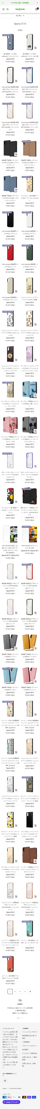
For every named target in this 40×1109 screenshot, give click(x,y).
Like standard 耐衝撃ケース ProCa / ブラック (10, 232)
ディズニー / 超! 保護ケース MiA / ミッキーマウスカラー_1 (10, 510)
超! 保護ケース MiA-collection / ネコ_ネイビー (10, 55)
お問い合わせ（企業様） (29, 1064)
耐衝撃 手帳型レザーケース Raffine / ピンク (29, 688)
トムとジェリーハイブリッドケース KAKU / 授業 (30, 298)
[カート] (36, 9)
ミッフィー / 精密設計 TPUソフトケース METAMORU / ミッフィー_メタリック (10, 942)
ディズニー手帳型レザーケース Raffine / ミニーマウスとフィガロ (10, 439)
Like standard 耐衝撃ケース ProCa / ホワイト (29, 232)
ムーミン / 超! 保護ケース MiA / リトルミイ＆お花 (10, 977)
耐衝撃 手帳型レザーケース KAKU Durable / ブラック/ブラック (10, 162)
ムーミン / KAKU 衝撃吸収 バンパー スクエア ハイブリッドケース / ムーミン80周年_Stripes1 (30, 724)
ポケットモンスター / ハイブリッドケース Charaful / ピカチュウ (10, 474)
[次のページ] (30, 991)
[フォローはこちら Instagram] (5, 1080)
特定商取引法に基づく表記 (29, 1037)
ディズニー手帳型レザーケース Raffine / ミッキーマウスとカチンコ (30, 439)
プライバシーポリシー (29, 1046)
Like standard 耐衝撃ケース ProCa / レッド (10, 265)
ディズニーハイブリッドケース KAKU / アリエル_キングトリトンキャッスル (30, 368)
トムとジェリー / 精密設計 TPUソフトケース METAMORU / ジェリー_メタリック (30, 906)
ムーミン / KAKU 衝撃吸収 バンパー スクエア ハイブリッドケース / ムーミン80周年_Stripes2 (10, 761)
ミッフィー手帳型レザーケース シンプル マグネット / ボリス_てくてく (30, 869)
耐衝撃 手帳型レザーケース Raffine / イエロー (29, 655)
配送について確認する (20, 1013)
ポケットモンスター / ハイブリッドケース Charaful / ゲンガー (30, 474)
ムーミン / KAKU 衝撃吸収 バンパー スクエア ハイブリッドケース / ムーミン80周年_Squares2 (10, 724)
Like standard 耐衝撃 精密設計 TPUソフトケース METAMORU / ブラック (10, 89)
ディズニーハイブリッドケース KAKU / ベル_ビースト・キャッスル (10, 403)
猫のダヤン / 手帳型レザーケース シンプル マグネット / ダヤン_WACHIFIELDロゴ (30, 511)
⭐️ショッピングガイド (29, 1032)
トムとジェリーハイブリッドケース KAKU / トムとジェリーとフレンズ (30, 760)
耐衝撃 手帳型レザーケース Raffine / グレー (10, 655)
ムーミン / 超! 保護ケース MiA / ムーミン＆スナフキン (29, 942)
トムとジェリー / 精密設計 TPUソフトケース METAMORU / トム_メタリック (10, 906)
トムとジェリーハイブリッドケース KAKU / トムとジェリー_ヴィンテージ (10, 798)
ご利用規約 (26, 1042)
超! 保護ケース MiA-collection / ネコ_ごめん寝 (29, 55)
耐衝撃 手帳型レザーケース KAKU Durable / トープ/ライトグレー (29, 162)
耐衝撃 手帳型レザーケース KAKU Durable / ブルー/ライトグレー (10, 198)
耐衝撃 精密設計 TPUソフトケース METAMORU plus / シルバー (10, 585)
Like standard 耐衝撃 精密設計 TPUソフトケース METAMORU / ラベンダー (29, 124)
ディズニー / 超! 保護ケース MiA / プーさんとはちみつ (30, 198)
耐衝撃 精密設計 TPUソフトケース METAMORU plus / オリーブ (29, 621)
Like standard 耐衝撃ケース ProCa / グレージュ (10, 298)
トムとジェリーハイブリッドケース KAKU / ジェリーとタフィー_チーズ (10, 368)
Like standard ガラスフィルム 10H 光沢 (29, 547)
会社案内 (25, 1049)
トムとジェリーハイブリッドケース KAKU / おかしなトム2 (10, 333)
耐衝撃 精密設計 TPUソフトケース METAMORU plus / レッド (29, 585)
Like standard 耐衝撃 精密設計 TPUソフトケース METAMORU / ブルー (29, 89)
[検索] (8, 9)
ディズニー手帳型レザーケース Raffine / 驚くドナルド (30, 403)
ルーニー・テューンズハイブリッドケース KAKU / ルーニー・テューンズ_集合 (30, 798)
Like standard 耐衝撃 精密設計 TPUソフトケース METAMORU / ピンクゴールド (10, 125)
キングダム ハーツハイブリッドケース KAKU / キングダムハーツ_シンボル (30, 834)
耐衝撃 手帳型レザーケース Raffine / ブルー (10, 688)
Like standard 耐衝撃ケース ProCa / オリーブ (29, 265)
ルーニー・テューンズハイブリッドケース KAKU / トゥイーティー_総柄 (10, 834)
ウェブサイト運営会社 (29, 1053)
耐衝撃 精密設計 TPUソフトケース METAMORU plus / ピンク (10, 621)
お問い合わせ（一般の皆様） (29, 1058)
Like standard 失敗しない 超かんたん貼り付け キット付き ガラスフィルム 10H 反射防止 (10, 549)
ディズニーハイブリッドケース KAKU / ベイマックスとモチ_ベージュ (10, 869)
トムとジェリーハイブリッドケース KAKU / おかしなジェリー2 (30, 333)
